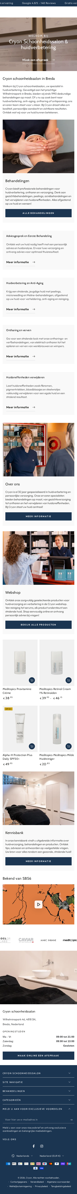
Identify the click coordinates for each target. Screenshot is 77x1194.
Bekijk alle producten (38, 624)
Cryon (29, 1177)
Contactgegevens (18, 1181)
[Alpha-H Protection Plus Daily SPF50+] (20, 729)
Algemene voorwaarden (58, 1181)
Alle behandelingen (38, 213)
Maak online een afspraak (38, 1055)
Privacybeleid (41, 1186)
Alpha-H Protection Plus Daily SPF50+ (17, 757)
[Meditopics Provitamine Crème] (20, 663)
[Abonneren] (72, 1120)
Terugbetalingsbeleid (61, 1186)
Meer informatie (38, 516)
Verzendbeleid (37, 1181)
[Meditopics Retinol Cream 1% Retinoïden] (56, 663)
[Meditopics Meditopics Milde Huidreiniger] (56, 729)
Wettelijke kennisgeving (20, 1186)
